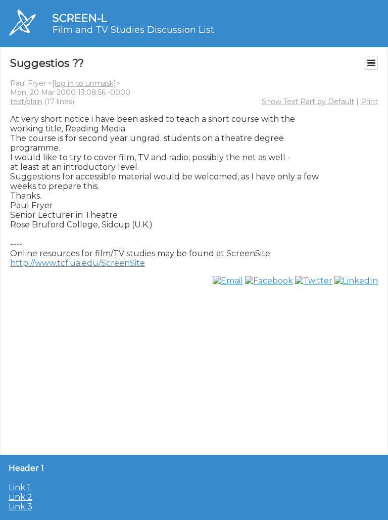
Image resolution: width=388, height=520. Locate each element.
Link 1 (19, 487)
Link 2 (20, 497)
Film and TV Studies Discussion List (133, 29)
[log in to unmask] (84, 83)
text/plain (26, 101)
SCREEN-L (80, 18)
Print (369, 101)
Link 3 (20, 506)
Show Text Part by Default (308, 101)
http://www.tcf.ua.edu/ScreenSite (77, 263)
